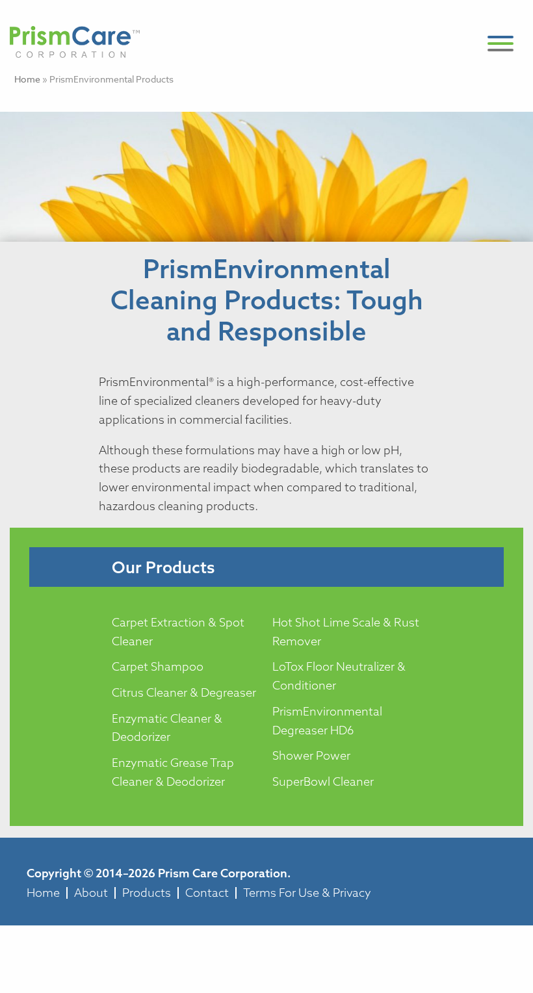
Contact (207, 893)
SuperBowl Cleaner (323, 781)
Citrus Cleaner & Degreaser (184, 692)
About (91, 893)
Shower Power (311, 755)
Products (146, 893)
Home (27, 79)
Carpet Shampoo (157, 666)
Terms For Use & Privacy (307, 893)
